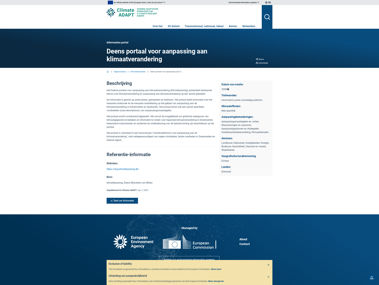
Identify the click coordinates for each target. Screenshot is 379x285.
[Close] (268, 265)
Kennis (233, 26)
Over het (158, 26)
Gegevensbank (120, 72)
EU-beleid (173, 26)
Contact (244, 244)
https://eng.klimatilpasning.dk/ (123, 169)
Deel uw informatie (124, 200)
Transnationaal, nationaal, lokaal (204, 26)
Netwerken (248, 26)
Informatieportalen (138, 72)
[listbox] (136, 2)
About (243, 239)
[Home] (108, 71)
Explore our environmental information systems (189, 259)
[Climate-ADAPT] (183, 12)
